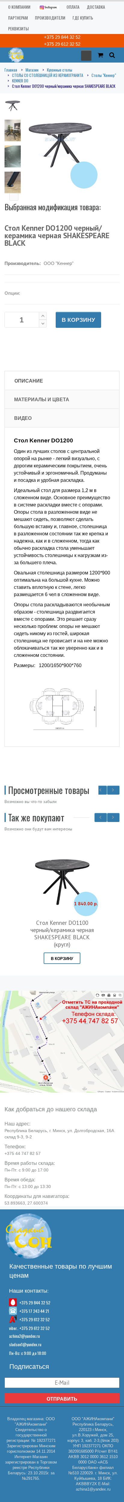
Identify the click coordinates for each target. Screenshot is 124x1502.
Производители (50, 17)
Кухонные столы (59, 70)
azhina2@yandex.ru (24, 1336)
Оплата (73, 7)
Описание (28, 381)
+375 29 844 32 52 (62, 37)
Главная (11, 70)
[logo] (14, 54)
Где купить (83, 17)
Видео (23, 418)
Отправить (62, 1399)
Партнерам (18, 17)
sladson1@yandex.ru (25, 1344)
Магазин (32, 70)
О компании (19, 7)
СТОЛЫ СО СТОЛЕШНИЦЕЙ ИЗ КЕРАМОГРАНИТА (47, 75)
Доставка (96, 7)
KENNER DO (20, 81)
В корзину (78, 320)
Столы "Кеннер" (103, 75)
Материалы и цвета (41, 399)
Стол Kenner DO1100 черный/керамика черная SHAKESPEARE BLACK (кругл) (62, 933)
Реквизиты (18, 28)
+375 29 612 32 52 (62, 44)
